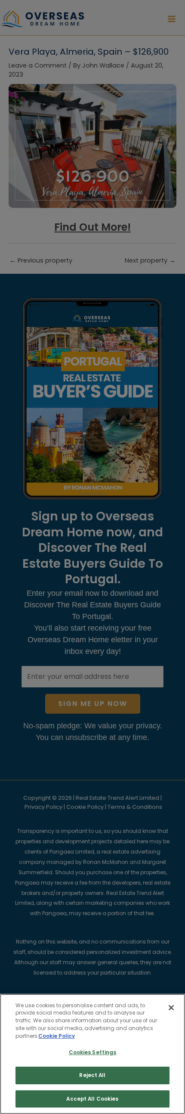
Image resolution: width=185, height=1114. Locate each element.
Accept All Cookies (92, 1098)
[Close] (171, 1007)
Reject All (92, 1075)
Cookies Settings (93, 1052)
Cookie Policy (56, 1036)
